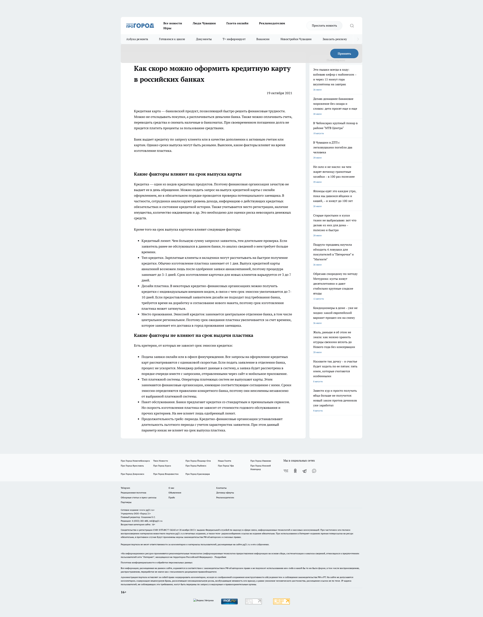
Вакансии (262, 39)
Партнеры (126, 502)
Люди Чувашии (204, 23)
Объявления (174, 492)
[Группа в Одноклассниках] (295, 471)
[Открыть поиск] (352, 25)
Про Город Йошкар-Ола (198, 460)
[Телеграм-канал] (304, 471)
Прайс (171, 497)
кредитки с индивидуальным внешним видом (178, 291)
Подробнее (220, 557)
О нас (171, 487)
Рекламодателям (272, 23)
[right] (358, 39)
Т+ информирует (234, 39)
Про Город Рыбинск (195, 465)
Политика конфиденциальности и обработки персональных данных (156, 562)
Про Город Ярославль (132, 465)
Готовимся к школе (172, 39)
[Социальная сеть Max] (314, 471)
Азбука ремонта (137, 39)
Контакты (221, 487)
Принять (344, 53)
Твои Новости (160, 460)
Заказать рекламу (335, 39)
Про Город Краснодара (197, 473)
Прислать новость (324, 25)
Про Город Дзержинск (132, 473)
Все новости (172, 23)
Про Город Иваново (260, 460)
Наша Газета (224, 460)
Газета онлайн (237, 23)
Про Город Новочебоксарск (135, 460)
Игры (167, 28)
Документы (204, 39)
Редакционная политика (133, 492)
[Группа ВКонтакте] (286, 471)
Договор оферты (225, 492)
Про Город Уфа (226, 465)
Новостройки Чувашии (296, 39)
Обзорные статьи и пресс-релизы (138, 497)
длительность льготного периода (168, 424)
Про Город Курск (162, 465)
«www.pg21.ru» (147, 509)
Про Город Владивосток (165, 473)
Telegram (125, 487)
